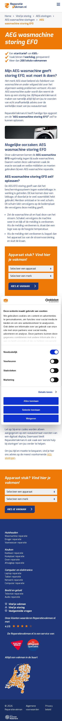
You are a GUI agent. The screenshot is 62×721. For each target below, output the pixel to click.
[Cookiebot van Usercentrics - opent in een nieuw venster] (45, 300)
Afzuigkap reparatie (14, 563)
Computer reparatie (14, 583)
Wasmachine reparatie (16, 536)
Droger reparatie (13, 539)
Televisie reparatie (14, 593)
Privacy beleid (49, 708)
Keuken (9, 549)
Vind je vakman (18, 14)
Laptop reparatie (13, 573)
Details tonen (45, 392)
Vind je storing (17, 21)
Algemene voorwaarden (32, 708)
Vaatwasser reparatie (16, 542)
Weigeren (31, 418)
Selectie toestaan (31, 409)
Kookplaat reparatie (14, 556)
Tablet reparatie (13, 576)
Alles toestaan (31, 401)
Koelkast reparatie (14, 553)
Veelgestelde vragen (21, 28)
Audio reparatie (12, 597)
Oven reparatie (12, 559)
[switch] (54, 361)
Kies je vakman (20, 286)
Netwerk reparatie (14, 580)
